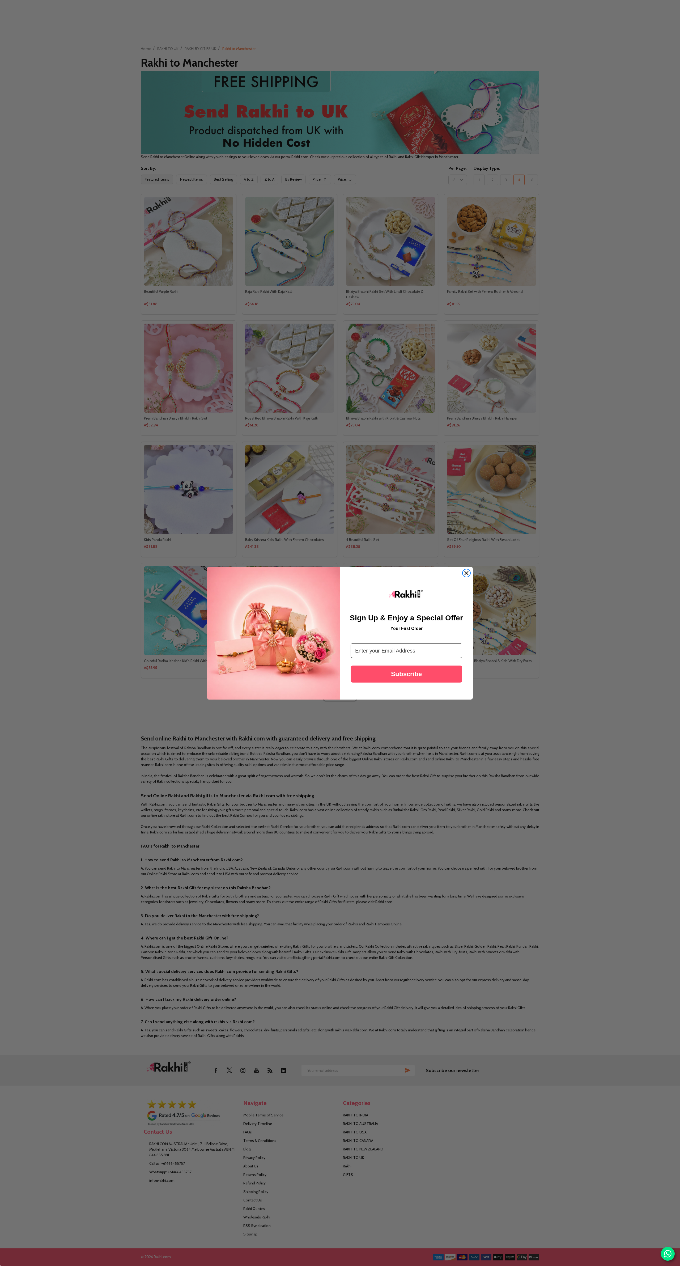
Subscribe (406, 674)
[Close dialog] (466, 573)
